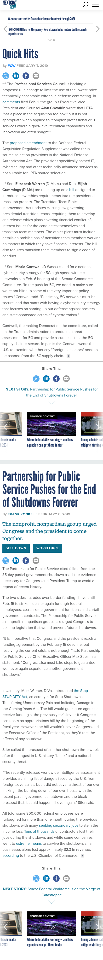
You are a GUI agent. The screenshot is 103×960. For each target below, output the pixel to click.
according (10, 855)
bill (72, 189)
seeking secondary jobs (58, 825)
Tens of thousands (38, 831)
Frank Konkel (21, 514)
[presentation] (5, 432)
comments (11, 101)
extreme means (28, 843)
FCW (12, 65)
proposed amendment (28, 142)
